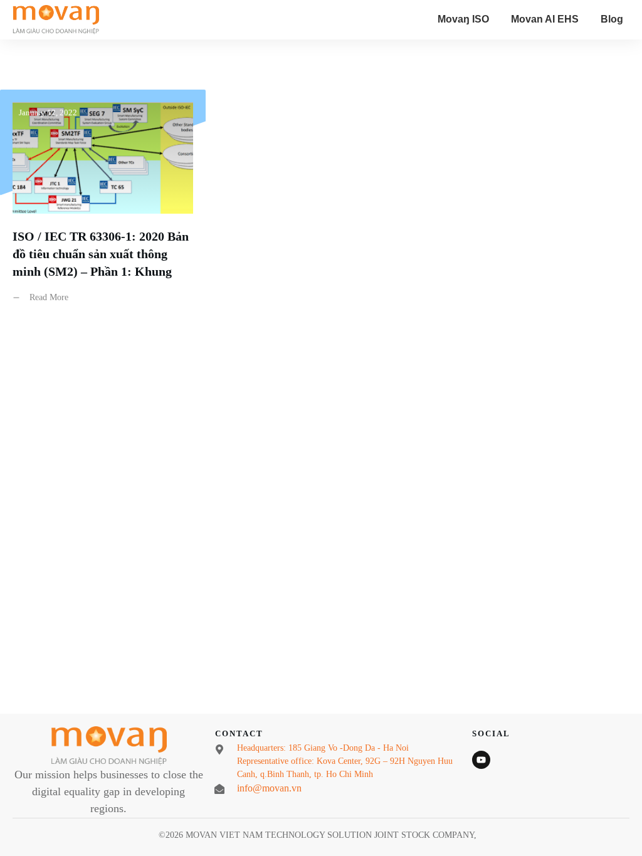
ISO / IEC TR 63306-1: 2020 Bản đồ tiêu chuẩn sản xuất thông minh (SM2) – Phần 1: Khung (103, 206)
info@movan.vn (269, 788)
